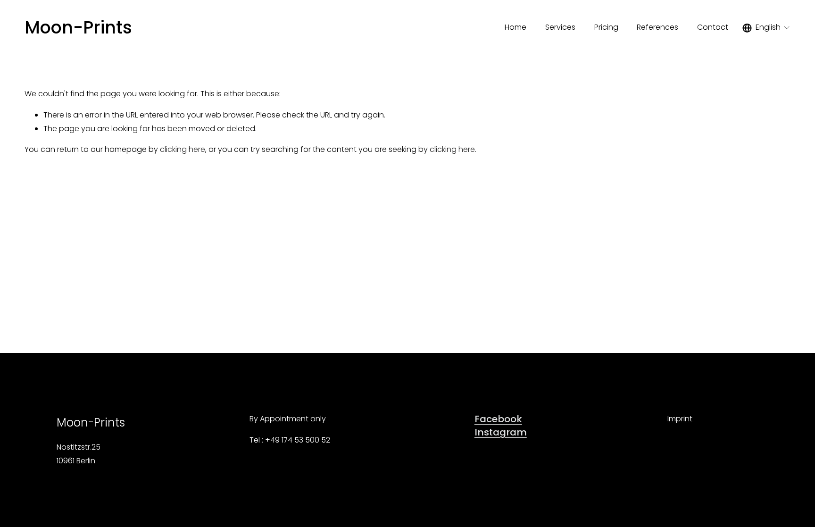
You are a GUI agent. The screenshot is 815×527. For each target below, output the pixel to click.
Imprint (679, 418)
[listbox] (766, 27)
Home (515, 27)
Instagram (500, 432)
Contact (712, 27)
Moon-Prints (78, 27)
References (657, 27)
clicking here (182, 149)
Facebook (498, 419)
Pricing (606, 27)
